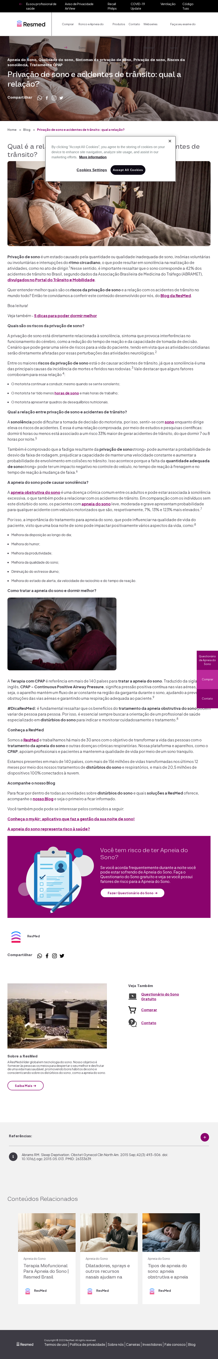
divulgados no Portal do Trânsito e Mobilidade (51, 279)
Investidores (152, 1344)
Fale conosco (175, 1344)
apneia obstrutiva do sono (35, 492)
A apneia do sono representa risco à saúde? (48, 828)
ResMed (31, 739)
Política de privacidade (87, 1344)
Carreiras (133, 1344)
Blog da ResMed (176, 295)
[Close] (170, 141)
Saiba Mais (23, 1086)
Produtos (119, 24)
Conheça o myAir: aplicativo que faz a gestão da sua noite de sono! (71, 818)
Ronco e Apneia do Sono (91, 29)
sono (169, 421)
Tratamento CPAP (46, 65)
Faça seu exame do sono (183, 29)
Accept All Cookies (128, 170)
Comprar (207, 679)
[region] (110, 159)
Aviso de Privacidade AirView (79, 6)
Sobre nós (116, 1344)
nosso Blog (43, 798)
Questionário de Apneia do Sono (207, 660)
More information (93, 157)
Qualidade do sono (56, 60)
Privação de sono (149, 60)
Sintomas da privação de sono (103, 60)
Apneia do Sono (21, 60)
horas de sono (66, 393)
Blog (26, 129)
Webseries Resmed (150, 29)
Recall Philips (112, 6)
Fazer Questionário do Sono (131, 893)
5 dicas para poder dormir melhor (65, 315)
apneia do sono (96, 503)
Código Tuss (188, 6)
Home (12, 129)
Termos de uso (55, 1344)
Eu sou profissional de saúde (41, 6)
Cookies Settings (92, 170)
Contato (134, 24)
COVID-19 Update (138, 6)
